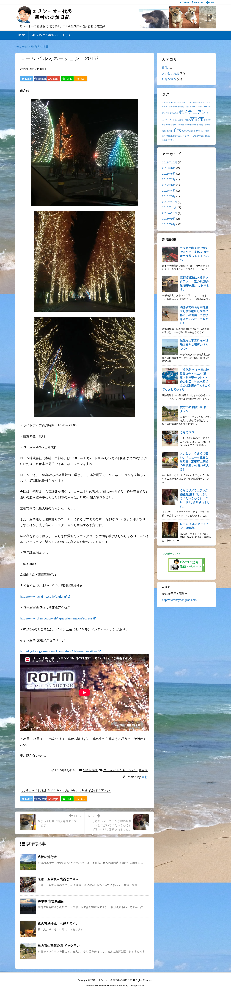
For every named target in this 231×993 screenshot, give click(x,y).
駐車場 (143, 770)
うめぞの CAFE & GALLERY (173, 102)
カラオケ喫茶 (169, 106)
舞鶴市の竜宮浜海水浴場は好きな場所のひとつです (194, 344)
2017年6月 (169, 185)
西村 (145, 777)
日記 (165, 67)
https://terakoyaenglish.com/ (179, 600)
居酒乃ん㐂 (186, 131)
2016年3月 (169, 196)
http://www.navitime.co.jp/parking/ (43, 596)
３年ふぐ (170, 140)
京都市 (197, 118)
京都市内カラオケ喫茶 (195, 125)
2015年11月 (169, 207)
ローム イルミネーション (120, 770)
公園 (205, 125)
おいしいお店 (170, 73)
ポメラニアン (192, 111)
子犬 (177, 129)
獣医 (207, 131)
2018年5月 (169, 173)
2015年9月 (169, 218)
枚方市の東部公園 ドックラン (59, 945)
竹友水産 (170, 136)
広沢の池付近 (47, 857)
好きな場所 (90, 770)
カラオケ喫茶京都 (181, 106)
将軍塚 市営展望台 (51, 901)
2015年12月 (169, 202)
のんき (202, 102)
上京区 (180, 120)
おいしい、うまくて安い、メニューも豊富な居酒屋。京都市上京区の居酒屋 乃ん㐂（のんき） (194, 461)
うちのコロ (187, 432)
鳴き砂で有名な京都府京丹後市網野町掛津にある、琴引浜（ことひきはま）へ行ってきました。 (194, 315)
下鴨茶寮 (186, 120)
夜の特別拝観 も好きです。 (58, 923)
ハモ (198, 106)
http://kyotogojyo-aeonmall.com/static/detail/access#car (58, 651)
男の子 (164, 136)
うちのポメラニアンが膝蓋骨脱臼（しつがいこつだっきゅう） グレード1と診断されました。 (195, 498)
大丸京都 (168, 131)
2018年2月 (169, 179)
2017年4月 (169, 190)
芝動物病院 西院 (202, 136)
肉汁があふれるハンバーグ (184, 136)
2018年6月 (169, 168)
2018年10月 (169, 162)
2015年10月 (169, 213)
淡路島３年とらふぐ (198, 131)
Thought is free (136, 985)
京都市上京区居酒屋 (178, 125)
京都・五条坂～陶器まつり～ (58, 879)
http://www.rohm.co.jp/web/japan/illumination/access (56, 618)
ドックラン (192, 106)
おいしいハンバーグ (191, 102)
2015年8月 (169, 224)
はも (206, 102)
